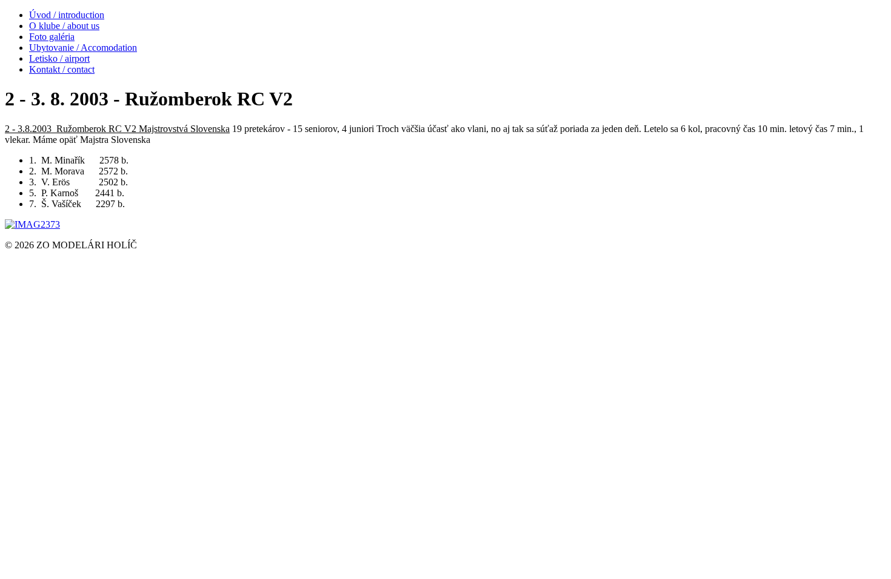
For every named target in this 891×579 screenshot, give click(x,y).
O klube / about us (64, 26)
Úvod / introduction (66, 15)
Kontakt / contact (62, 69)
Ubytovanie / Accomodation (83, 47)
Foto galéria (52, 36)
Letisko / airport (59, 58)
